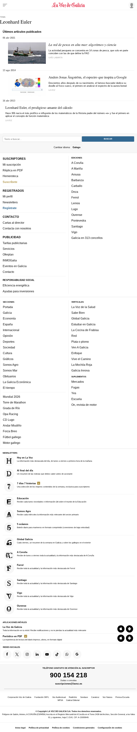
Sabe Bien (78, 312)
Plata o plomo (80, 341)
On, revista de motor (84, 404)
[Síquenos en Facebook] (7, 654)
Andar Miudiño (12, 425)
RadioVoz (73, 697)
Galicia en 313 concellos (87, 237)
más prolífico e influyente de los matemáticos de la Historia (55, 113)
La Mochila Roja (81, 364)
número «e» (103, 113)
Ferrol (75, 197)
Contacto (8, 271)
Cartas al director (13, 222)
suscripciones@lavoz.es (68, 683)
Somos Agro (10, 364)
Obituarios (9, 376)
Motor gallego (11, 442)
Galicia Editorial (72, 700)
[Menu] (5, 5)
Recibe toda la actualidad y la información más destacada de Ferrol (46, 566)
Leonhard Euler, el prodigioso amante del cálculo (38, 107)
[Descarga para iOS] (121, 628)
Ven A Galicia (79, 347)
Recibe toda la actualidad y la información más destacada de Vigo (45, 594)
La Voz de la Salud (83, 307)
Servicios (8, 248)
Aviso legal (20, 728)
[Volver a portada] (68, 5)
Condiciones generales (84, 728)
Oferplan (8, 254)
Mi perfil (8, 196)
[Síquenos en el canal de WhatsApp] (67, 654)
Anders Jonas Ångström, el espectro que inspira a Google (88, 77)
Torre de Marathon (14, 402)
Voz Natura (107, 697)
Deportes (8, 341)
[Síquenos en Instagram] (27, 654)
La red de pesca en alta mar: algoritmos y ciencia (82, 44)
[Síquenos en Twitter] (17, 654)
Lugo (74, 208)
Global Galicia (80, 318)
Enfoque (76, 353)
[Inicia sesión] (131, 5)
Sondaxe (84, 697)
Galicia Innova (80, 370)
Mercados (77, 381)
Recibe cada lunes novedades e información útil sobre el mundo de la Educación (51, 500)
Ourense (76, 214)
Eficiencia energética (16, 285)
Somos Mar (10, 370)
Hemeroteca (10, 176)
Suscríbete (10, 181)
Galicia (7, 312)
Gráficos (8, 358)
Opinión (8, 335)
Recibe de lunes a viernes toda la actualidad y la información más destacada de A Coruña (55, 554)
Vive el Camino (81, 358)
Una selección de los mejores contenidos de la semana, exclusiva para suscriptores (53, 485)
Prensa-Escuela (122, 697)
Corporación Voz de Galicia (19, 697)
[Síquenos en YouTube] (47, 654)
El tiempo (9, 387)
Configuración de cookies (110, 728)
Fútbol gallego (12, 437)
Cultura (7, 353)
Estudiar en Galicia (83, 324)
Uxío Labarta (55, 57)
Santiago (77, 226)
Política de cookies (61, 728)
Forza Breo (10, 431)
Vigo (74, 232)
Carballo (76, 185)
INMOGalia (10, 260)
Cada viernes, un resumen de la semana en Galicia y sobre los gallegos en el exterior (54, 541)
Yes (73, 393)
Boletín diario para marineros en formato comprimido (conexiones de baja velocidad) (53, 525)
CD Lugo (8, 419)
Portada (8, 307)
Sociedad (9, 347)
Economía (9, 318)
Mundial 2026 (11, 396)
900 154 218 (68, 675)
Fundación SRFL (41, 697)
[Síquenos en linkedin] (37, 654)
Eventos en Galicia (15, 266)
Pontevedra (78, 220)
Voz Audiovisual (59, 697)
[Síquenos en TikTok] (57, 654)
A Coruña (77, 162)
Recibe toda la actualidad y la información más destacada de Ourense (47, 607)
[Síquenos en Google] (77, 654)
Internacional (11, 330)
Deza (74, 191)
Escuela (76, 399)
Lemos (75, 203)
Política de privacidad (39, 728)
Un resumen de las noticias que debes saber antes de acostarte (44, 472)
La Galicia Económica (17, 382)
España (8, 324)
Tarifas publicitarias (15, 243)
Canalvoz (95, 697)
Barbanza (77, 180)
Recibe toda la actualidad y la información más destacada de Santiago (47, 581)
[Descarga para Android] (129, 628)
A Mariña (77, 168)
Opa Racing (10, 413)
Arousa (75, 174)
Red (74, 335)
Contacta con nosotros (17, 228)
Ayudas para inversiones (18, 291)
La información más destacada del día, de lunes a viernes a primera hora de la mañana (54, 459)
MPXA (60, 700)
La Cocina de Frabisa (85, 330)
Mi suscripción (12, 164)
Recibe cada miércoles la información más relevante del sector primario (48, 513)
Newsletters (10, 202)
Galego (76, 147)
